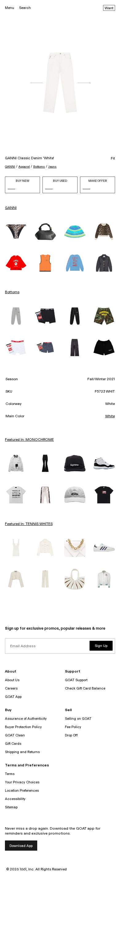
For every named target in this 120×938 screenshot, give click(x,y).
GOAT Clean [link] (15, 735)
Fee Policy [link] (73, 727)
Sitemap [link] (11, 807)
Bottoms (39, 166)
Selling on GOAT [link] (78, 718)
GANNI (10, 166)
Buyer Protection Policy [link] (23, 727)
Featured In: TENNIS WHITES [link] (29, 524)
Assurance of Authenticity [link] (26, 718)
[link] (16, 231)
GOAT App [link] (13, 696)
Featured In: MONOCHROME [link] (29, 440)
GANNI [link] (11, 208)
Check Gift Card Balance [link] (85, 688)
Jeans (52, 166)
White (110, 416)
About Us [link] (12, 680)
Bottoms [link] (12, 292)
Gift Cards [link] (13, 743)
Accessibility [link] (15, 799)
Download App (21, 846)
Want (109, 8)
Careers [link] (11, 688)
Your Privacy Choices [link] (22, 782)
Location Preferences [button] (22, 790)
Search (25, 8)
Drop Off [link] (71, 735)
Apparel (24, 166)
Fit (113, 159)
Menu (9, 8)
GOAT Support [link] (76, 680)
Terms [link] (9, 774)
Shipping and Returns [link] (22, 752)
